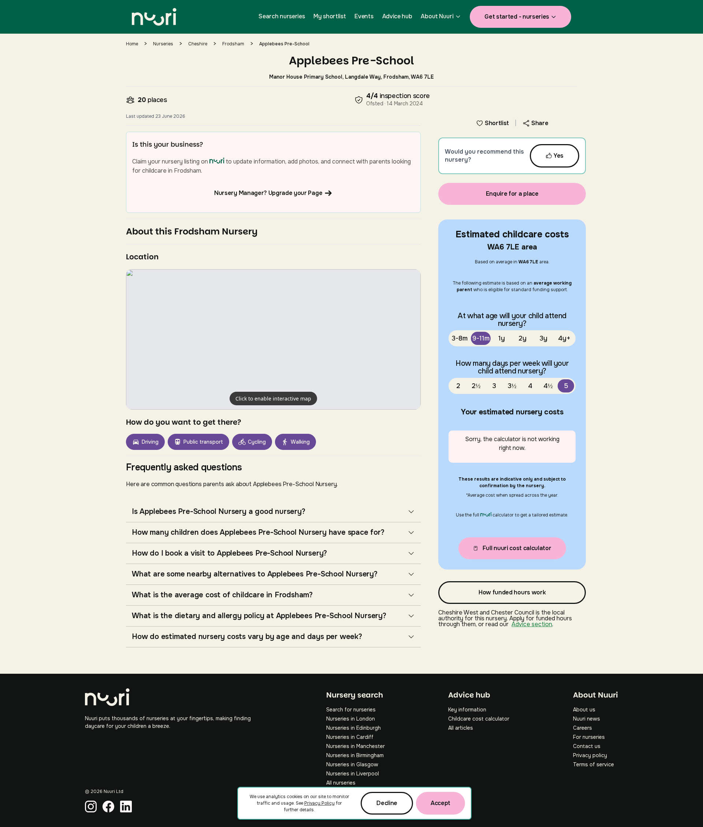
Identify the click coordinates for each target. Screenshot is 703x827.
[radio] (459, 338)
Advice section (532, 624)
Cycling (257, 442)
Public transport (203, 442)
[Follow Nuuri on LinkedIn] (126, 806)
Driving (150, 442)
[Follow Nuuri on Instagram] (91, 806)
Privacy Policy (319, 803)
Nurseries (163, 44)
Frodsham (233, 44)
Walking (300, 442)
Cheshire (197, 44)
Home (132, 44)
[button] (273, 339)
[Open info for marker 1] (273, 339)
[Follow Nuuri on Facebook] (108, 806)
